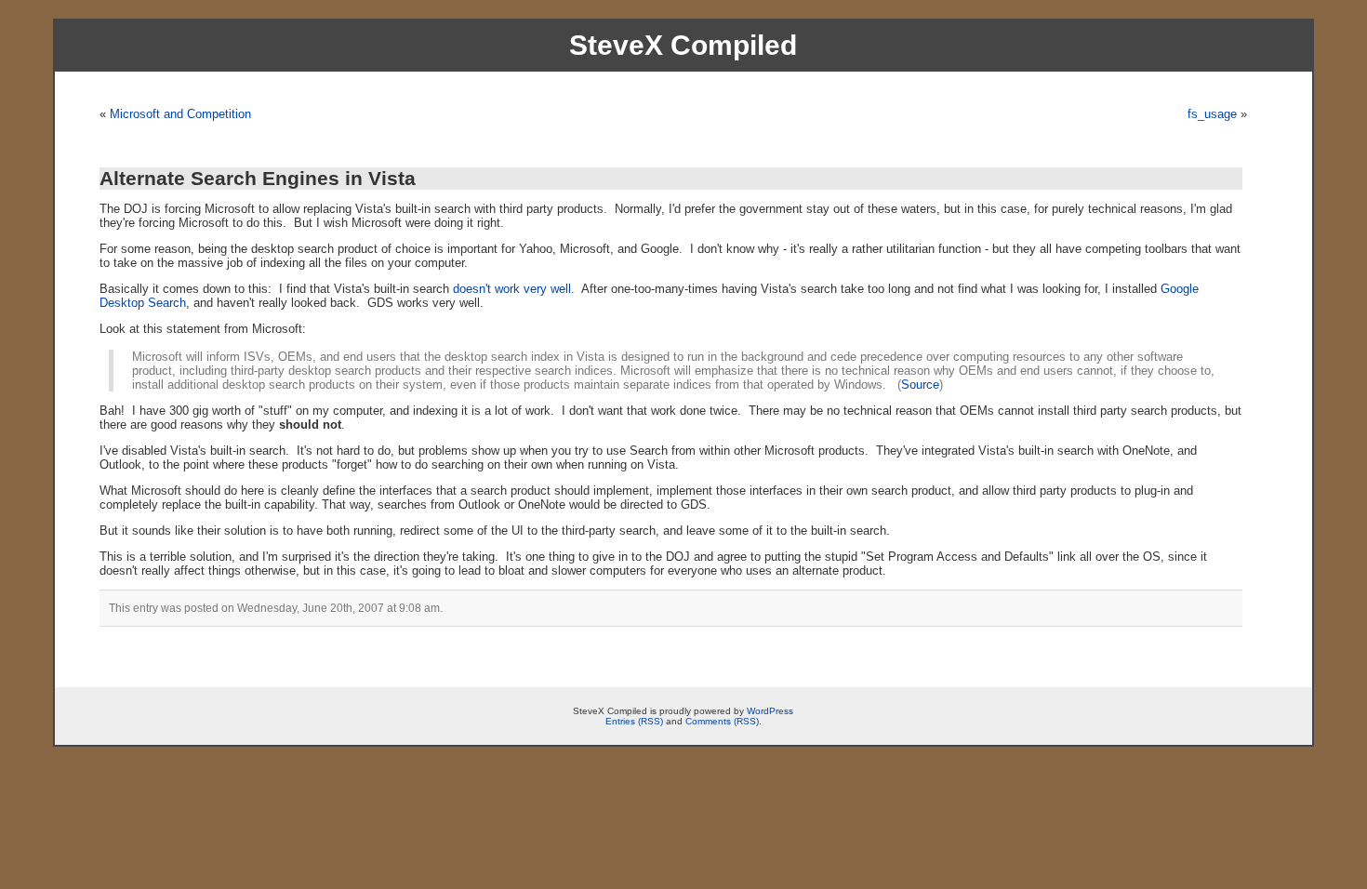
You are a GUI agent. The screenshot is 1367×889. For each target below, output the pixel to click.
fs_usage (1212, 114)
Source (920, 384)
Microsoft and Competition (180, 114)
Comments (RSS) (722, 721)
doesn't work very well (512, 289)
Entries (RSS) (634, 721)
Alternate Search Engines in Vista (258, 178)
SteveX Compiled (683, 45)
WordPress (770, 711)
